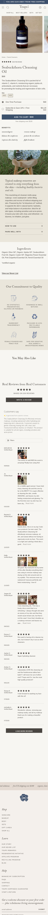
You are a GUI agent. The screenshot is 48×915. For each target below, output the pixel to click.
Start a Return (9, 892)
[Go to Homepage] (24, 797)
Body (4, 821)
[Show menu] (3, 7)
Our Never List (9, 847)
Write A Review (24, 400)
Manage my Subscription (13, 876)
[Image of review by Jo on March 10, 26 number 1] (22, 480)
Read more (30, 503)
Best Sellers (21, 13)
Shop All (10, 13)
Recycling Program (11, 860)
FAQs (4, 879)
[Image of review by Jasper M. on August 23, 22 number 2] (32, 599)
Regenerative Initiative (13, 853)
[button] (7, 7)
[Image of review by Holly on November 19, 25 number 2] (32, 561)
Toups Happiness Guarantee (15, 889)
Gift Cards (7, 827)
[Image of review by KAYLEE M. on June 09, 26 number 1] (22, 454)
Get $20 (39, 13)
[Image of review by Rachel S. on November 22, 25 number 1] (22, 520)
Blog (4, 863)
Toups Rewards (9, 850)
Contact (6, 886)
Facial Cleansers (12, 57)
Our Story (6, 844)
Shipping (6, 883)
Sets (31, 13)
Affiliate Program (10, 857)
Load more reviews (24, 731)
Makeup (5, 818)
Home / (4, 57)
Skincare (6, 815)
